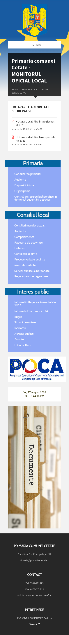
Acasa (15, 89)
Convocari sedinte (25, 254)
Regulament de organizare (31, 276)
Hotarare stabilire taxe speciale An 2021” (35, 138)
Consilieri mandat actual (29, 225)
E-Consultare (22, 345)
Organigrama (22, 191)
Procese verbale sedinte (29, 259)
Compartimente (24, 237)
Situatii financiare (25, 322)
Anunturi (19, 339)
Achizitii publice (24, 333)
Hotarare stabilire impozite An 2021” (35, 123)
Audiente (20, 179)
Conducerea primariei (27, 174)
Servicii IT (34, 624)
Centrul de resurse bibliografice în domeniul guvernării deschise (35, 198)
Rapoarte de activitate (28, 242)
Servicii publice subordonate (32, 271)
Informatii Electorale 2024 (31, 311)
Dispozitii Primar (24, 185)
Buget (18, 317)
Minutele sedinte (25, 265)
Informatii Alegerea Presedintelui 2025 (35, 304)
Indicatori (20, 328)
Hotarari (19, 248)
